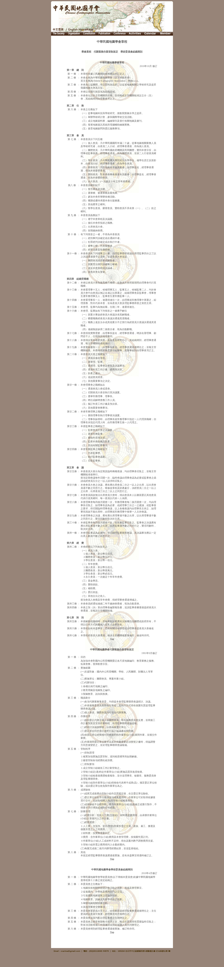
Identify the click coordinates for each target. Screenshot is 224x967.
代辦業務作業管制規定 (106, 51)
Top (112, 639)
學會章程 (86, 51)
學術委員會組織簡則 (131, 51)
